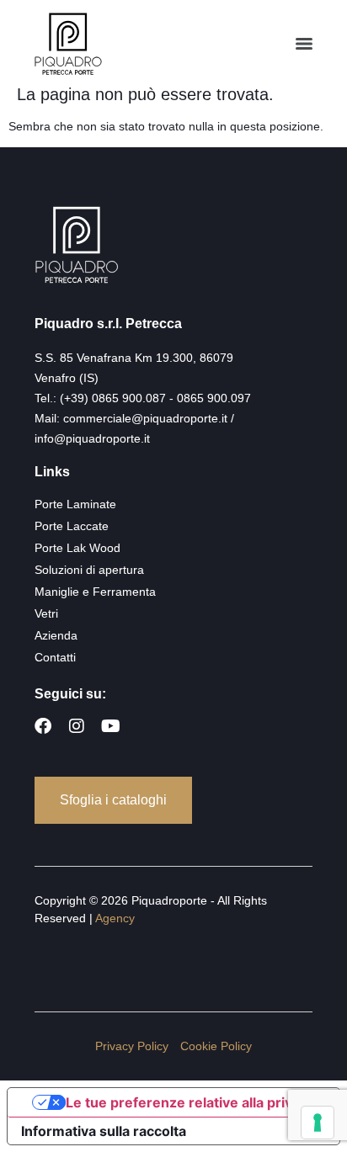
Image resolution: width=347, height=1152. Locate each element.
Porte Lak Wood (77, 548)
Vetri (46, 613)
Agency (115, 918)
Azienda (56, 635)
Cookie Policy (216, 1046)
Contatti (55, 657)
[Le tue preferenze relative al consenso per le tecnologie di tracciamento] (318, 1123)
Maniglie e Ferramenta (95, 591)
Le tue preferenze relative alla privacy (190, 1102)
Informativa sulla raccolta (103, 1131)
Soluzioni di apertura (89, 569)
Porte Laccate (72, 526)
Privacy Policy (131, 1046)
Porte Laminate (75, 504)
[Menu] (304, 44)
